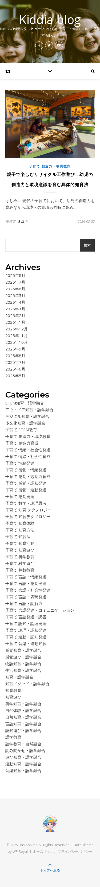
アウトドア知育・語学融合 (29, 409)
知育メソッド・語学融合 (27, 683)
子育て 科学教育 (19, 556)
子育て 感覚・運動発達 (25, 489)
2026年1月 (15, 322)
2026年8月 (15, 275)
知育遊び (13, 697)
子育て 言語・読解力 (23, 603)
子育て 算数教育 (19, 570)
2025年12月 (16, 328)
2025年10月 (16, 342)
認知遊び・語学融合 (23, 730)
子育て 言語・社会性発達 (27, 590)
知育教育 (13, 690)
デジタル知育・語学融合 (27, 416)
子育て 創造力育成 (21, 443)
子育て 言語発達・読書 (25, 616)
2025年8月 (15, 355)
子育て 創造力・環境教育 (50, 166)
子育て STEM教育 (21, 429)
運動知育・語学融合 (23, 763)
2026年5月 (15, 295)
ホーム (38, 851)
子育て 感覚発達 (19, 496)
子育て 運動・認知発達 (25, 636)
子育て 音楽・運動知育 (25, 643)
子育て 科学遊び (19, 563)
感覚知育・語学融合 (23, 650)
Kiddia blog (50, 19)
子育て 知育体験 (19, 523)
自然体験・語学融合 (23, 710)
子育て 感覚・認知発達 (25, 483)
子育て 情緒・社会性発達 (27, 449)
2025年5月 (15, 375)
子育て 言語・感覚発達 (25, 583)
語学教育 (13, 737)
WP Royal (20, 851)
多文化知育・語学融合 (25, 423)
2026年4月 (15, 302)
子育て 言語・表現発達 (25, 596)
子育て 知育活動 (19, 543)
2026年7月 (15, 282)
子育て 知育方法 (19, 530)
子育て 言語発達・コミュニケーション (39, 610)
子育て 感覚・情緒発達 (25, 469)
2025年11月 (16, 335)
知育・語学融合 (19, 677)
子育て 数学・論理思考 (25, 503)
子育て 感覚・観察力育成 (27, 476)
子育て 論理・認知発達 (25, 630)
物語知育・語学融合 (23, 663)
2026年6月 (15, 288)
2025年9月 (15, 349)
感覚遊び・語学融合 (23, 657)
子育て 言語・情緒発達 (25, 576)
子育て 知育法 (17, 536)
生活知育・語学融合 (23, 670)
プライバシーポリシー (75, 851)
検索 (87, 245)
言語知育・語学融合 (23, 723)
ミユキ (22, 221)
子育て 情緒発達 (19, 463)
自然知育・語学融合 (23, 717)
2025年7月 (15, 362)
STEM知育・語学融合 (24, 403)
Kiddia (50, 851)
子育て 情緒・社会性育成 (27, 456)
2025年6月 (15, 369)
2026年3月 (15, 308)
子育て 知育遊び (19, 550)
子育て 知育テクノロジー (27, 516)
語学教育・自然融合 (23, 743)
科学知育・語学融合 (23, 703)
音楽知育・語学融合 (23, 770)
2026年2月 (15, 315)
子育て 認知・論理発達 (25, 623)
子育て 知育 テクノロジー (28, 509)
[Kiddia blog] (50, 823)
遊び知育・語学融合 (23, 757)
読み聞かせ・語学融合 (25, 750)
